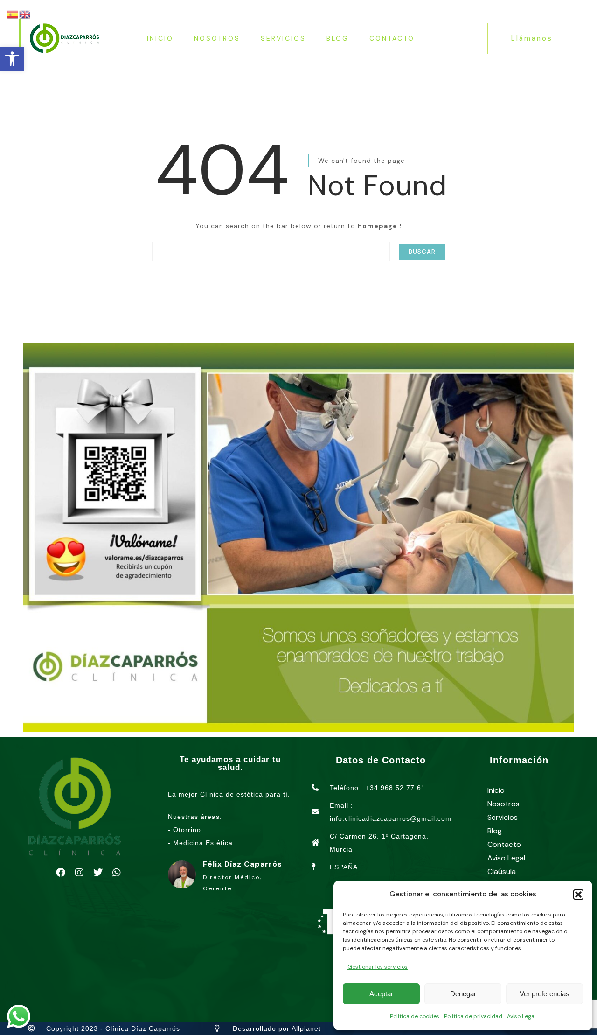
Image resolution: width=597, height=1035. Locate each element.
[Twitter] (98, 872)
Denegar (463, 994)
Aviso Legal (521, 1016)
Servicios (283, 38)
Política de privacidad (473, 1016)
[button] (12, 59)
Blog (337, 38)
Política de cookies (414, 1016)
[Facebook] (60, 872)
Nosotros (217, 38)
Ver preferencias (544, 994)
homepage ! (380, 226)
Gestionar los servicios (377, 967)
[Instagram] (79, 872)
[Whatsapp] (116, 872)
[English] (25, 14)
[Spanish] (13, 14)
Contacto (392, 38)
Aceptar (381, 994)
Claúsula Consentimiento (514, 878)
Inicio (160, 38)
